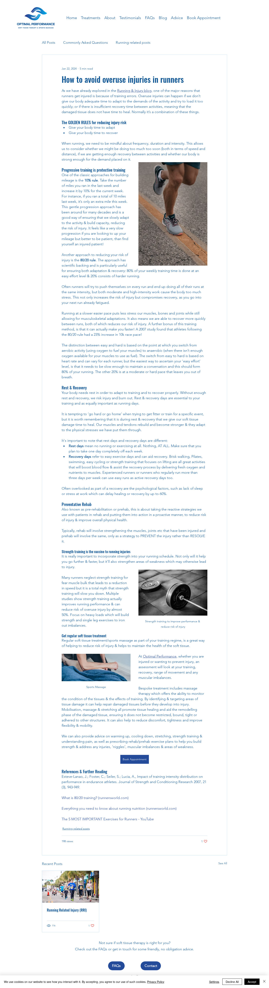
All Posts (48, 42)
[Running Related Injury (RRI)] (70, 887)
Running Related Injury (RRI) (67, 910)
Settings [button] (214, 982)
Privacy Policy (155, 982)
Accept (252, 982)
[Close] (264, 982)
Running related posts (133, 42)
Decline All (232, 982)
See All (222, 863)
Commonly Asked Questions (85, 42)
